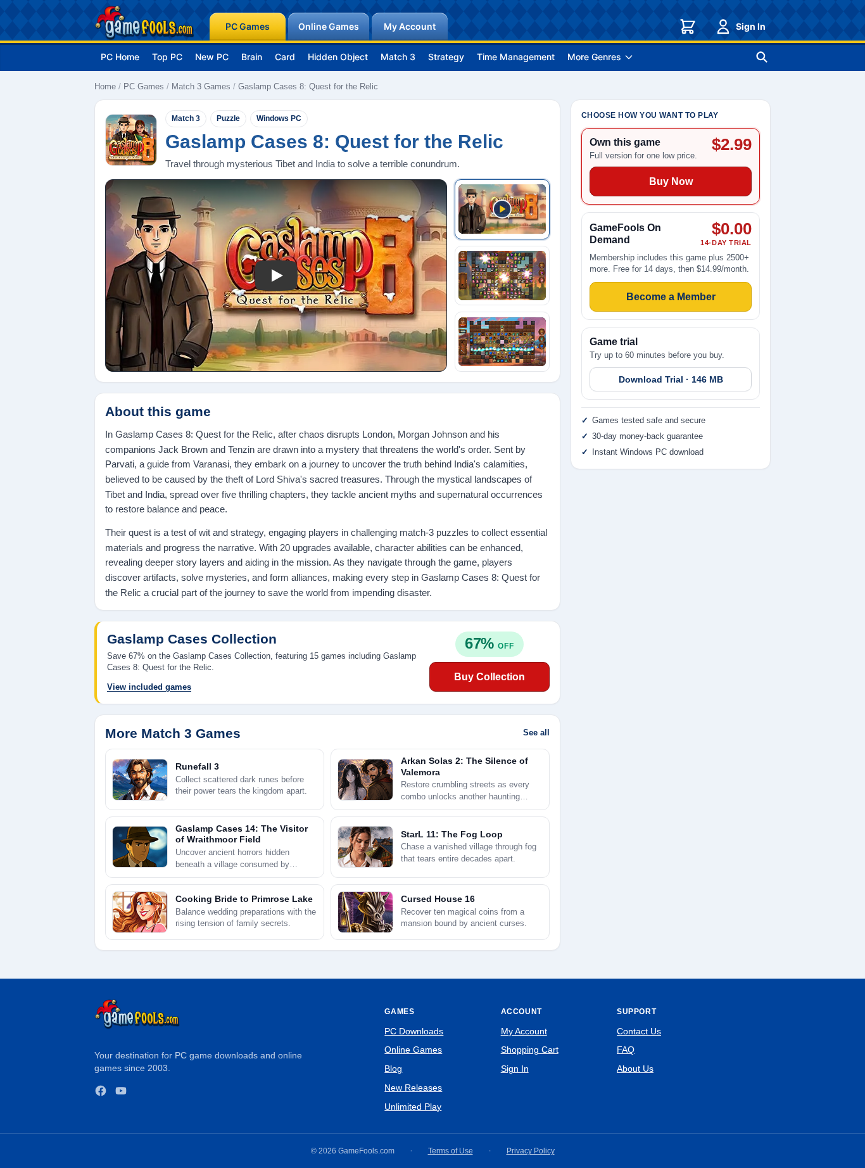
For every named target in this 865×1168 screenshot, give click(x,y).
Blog (393, 1068)
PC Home (120, 56)
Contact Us (639, 1031)
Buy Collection (489, 676)
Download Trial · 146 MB (671, 379)
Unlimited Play (412, 1106)
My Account (410, 26)
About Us (635, 1068)
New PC (212, 56)
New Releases (413, 1087)
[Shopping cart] (688, 26)
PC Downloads (413, 1031)
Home (105, 86)
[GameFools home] (144, 23)
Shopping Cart (530, 1049)
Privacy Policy (531, 1150)
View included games (149, 687)
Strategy (446, 56)
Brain (251, 56)
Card (285, 56)
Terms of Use (450, 1150)
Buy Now (671, 181)
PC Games (247, 26)
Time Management (516, 56)
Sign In (751, 26)
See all (536, 732)
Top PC (167, 56)
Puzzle (228, 118)
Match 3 (398, 56)
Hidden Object (338, 56)
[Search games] (762, 57)
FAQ (626, 1049)
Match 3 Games (201, 86)
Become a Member (671, 296)
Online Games (328, 26)
